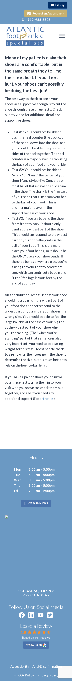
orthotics (47, 399)
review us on (34, 645)
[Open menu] (62, 35)
